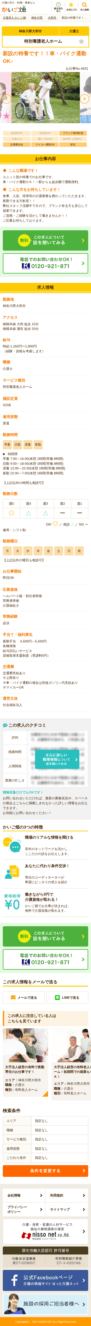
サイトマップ (60, 1209)
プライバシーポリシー (17, 1209)
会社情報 (14, 1195)
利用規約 (56, 1195)
